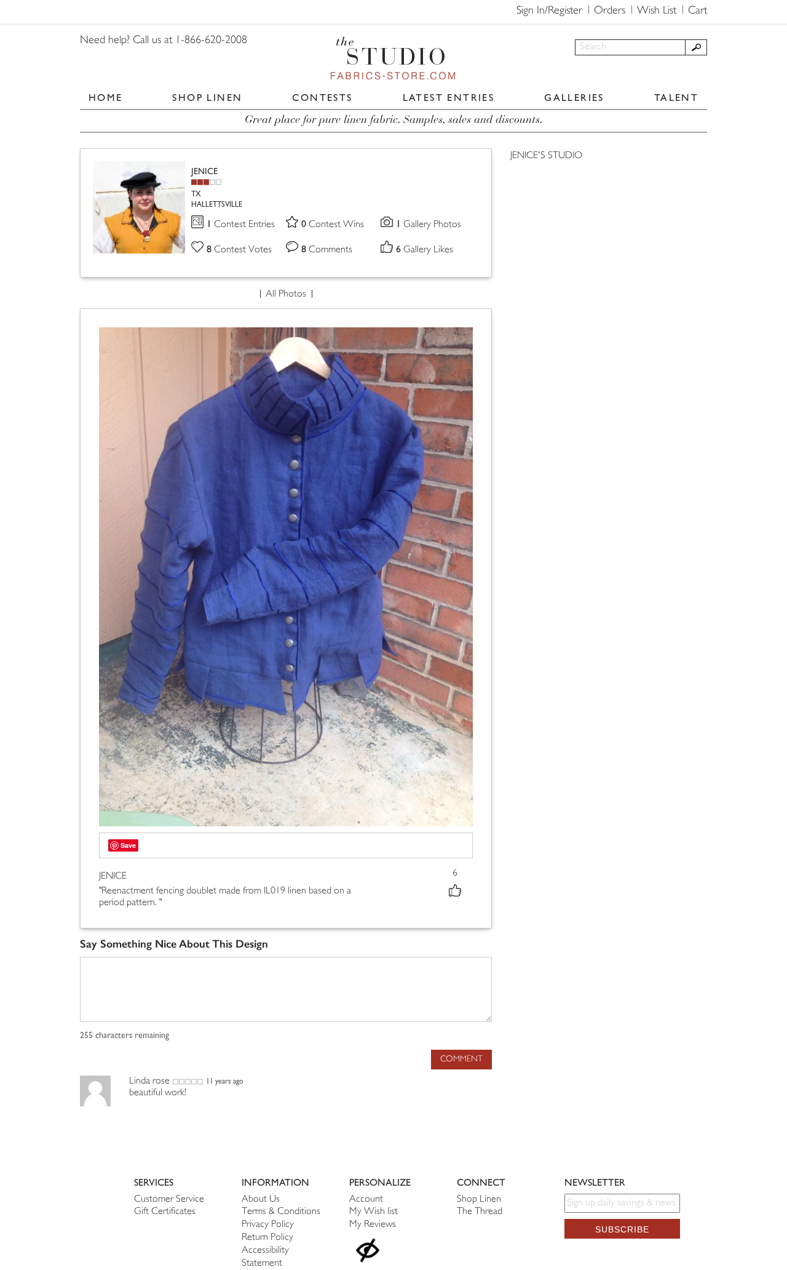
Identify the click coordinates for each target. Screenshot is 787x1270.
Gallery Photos (428, 225)
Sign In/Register (549, 11)
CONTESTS (322, 97)
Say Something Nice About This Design (174, 944)
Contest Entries (241, 225)
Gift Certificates (165, 1211)
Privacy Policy (268, 1224)
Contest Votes (239, 250)
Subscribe (622, 1229)
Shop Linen (479, 1199)
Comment (461, 1059)
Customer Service (169, 1199)
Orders (609, 11)
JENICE (204, 171)
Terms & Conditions (281, 1211)
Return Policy (267, 1237)
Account (366, 1199)
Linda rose (149, 1081)
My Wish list (373, 1211)
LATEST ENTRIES (449, 97)
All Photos (286, 294)
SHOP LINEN (207, 97)
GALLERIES (574, 97)
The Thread (479, 1211)
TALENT (676, 97)
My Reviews (372, 1224)
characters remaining (124, 1035)
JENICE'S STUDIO (546, 156)
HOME (106, 97)
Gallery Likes (424, 250)
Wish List (656, 11)
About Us (261, 1199)
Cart (697, 11)
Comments (326, 250)
